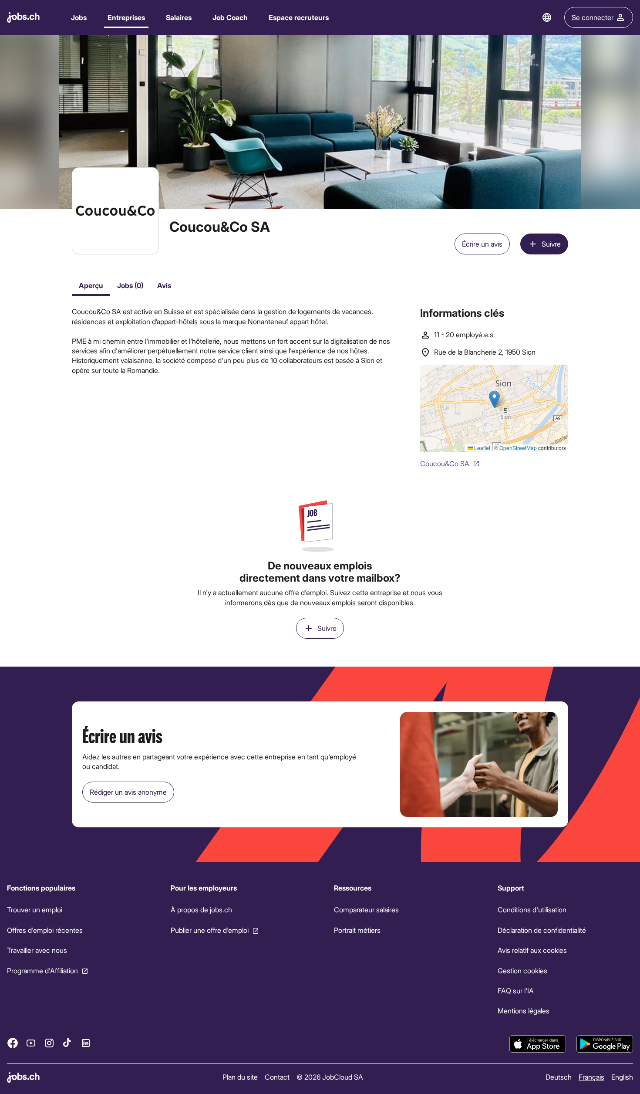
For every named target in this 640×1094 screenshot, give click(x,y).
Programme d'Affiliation (42, 970)
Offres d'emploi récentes (45, 930)
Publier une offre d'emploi (210, 930)
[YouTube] (31, 1042)
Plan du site (240, 1077)
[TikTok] (67, 1042)
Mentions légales (523, 1010)
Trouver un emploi (34, 909)
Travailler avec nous (37, 950)
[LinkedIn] (85, 1042)
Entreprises (126, 17)
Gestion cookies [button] (522, 970)
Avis (164, 285)
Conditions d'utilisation (532, 909)
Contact (277, 1077)
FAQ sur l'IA (516, 990)
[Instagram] (49, 1042)
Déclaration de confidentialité (542, 930)
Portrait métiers (357, 930)
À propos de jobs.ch (201, 909)
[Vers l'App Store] (537, 1044)
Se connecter (592, 17)
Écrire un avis (482, 244)
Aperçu (91, 285)
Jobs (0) (130, 285)
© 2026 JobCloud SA (329, 1077)
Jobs (79, 17)
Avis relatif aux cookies (532, 950)
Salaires (179, 17)
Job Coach (230, 17)
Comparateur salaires (366, 909)
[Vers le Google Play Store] (604, 1044)
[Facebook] (12, 1042)
